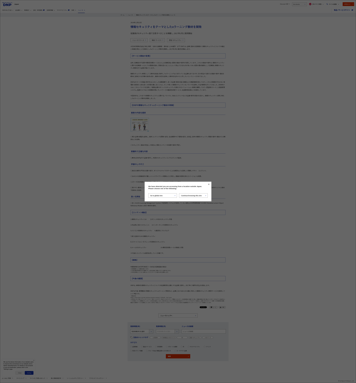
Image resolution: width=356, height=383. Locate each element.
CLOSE (209, 184)
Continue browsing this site (191, 195)
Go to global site (156, 195)
